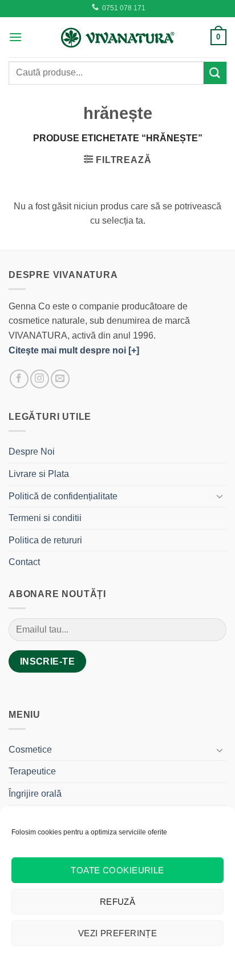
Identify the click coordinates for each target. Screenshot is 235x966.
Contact (24, 562)
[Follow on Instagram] (39, 378)
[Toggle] (219, 496)
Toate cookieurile (117, 870)
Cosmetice (30, 749)
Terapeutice (32, 771)
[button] (15, 37)
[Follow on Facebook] (19, 378)
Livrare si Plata (39, 474)
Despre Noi (32, 451)
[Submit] (215, 73)
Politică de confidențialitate (63, 496)
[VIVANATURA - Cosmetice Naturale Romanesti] (117, 37)
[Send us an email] (60, 378)
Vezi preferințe (117, 933)
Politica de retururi (45, 540)
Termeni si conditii (45, 518)
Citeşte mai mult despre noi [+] (74, 350)
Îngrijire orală (35, 793)
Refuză (118, 902)
